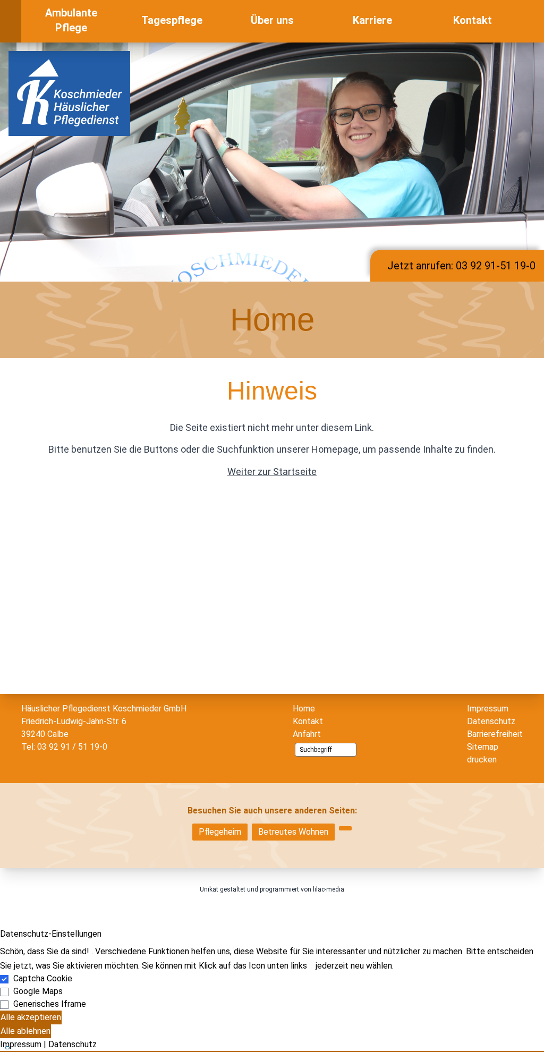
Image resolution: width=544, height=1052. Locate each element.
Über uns (272, 20)
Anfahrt (307, 734)
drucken (482, 759)
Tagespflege (171, 20)
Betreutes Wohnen (293, 832)
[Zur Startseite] (10, 21)
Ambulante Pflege (71, 20)
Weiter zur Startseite (272, 471)
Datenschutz (491, 721)
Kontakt (472, 20)
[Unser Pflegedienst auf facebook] (345, 828)
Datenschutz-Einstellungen (50, 934)
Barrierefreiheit (495, 734)
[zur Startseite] (69, 93)
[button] (272, 1051)
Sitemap (482, 747)
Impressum (487, 708)
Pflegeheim (220, 832)
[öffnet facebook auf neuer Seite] (533, 21)
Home (304, 708)
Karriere (372, 20)
